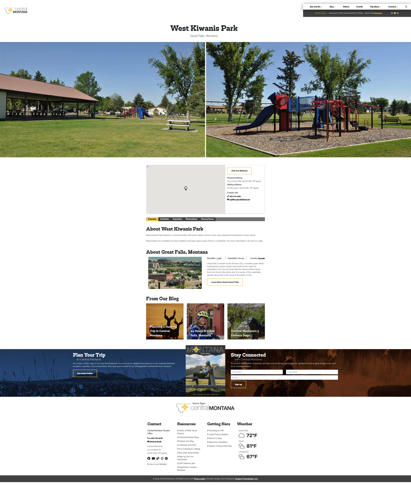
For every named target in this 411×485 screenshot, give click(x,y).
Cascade (261, 258)
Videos (346, 7)
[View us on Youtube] (153, 458)
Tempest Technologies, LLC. (246, 479)
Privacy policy (199, 479)
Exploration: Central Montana (186, 468)
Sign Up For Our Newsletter (185, 458)
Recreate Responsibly (188, 453)
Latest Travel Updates (218, 434)
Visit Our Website (239, 171)
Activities (164, 219)
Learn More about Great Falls (225, 282)
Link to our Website (158, 464)
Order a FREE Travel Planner (187, 432)
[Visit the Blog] (157, 458)
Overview (152, 219)
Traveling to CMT (216, 430)
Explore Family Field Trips (220, 446)
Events (360, 7)
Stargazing (379, 13)
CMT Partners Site (186, 463)
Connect (392, 7)
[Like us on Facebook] (148, 458)
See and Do (315, 7)
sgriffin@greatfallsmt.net (240, 200)
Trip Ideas (375, 7)
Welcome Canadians (218, 442)
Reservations (191, 219)
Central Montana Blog (188, 437)
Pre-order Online (85, 373)
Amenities (177, 219)
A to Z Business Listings (189, 449)
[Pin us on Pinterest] (166, 458)
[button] (185, 187)
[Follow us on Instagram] (162, 458)
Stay (332, 7)
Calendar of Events (187, 445)
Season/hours (207, 219)
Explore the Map (186, 441)
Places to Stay (215, 438)
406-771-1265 (235, 196)
